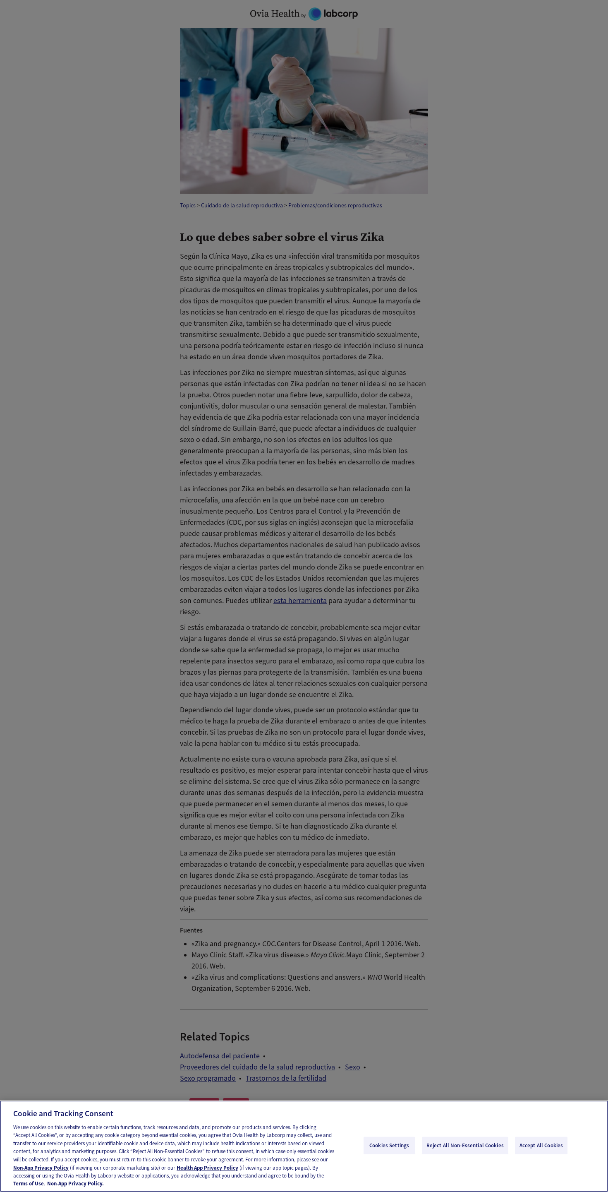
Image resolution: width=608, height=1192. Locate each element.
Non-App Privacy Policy (41, 1167)
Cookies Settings (389, 1145)
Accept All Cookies (541, 1145)
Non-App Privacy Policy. (75, 1183)
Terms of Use (28, 1183)
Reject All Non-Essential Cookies (465, 1145)
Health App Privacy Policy (207, 1167)
